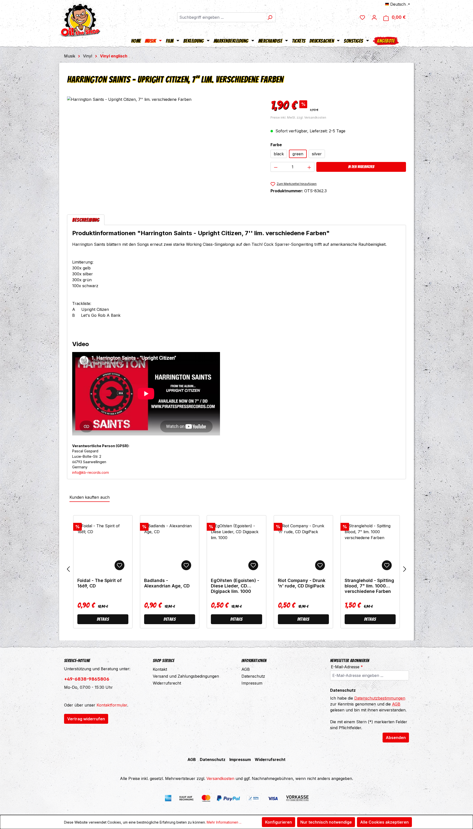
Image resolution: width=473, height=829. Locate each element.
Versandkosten (220, 778)
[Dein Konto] (374, 17)
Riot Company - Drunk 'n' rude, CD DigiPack (301, 583)
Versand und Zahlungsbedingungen (186, 676)
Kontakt (160, 669)
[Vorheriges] (68, 569)
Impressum (251, 683)
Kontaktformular (112, 705)
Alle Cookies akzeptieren (384, 822)
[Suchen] (270, 17)
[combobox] (220, 17)
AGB (245, 669)
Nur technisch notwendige (326, 822)
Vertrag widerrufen (86, 718)
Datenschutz (253, 676)
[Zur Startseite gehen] (80, 18)
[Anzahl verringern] (275, 167)
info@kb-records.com (90, 472)
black (279, 153)
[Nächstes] (404, 569)
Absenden (396, 737)
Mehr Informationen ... (224, 822)
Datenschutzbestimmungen (379, 698)
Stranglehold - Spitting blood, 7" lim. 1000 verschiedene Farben (369, 586)
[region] (164, 149)
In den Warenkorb (361, 167)
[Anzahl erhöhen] (309, 167)
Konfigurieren (278, 822)
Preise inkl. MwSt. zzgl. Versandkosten (298, 117)
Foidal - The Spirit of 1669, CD (99, 583)
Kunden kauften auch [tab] (89, 497)
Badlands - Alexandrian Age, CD (167, 583)
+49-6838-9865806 (86, 679)
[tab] (85, 219)
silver (317, 153)
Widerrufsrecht (167, 683)
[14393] (163, 149)
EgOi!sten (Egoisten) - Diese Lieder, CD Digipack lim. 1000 (235, 586)
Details (103, 619)
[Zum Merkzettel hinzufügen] (119, 565)
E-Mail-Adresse (347, 666)
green (297, 153)
